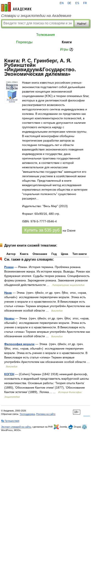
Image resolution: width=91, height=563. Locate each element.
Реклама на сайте (45, 414)
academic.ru (16, 6)
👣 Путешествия (10, 421)
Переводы (24, 42)
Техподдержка (27, 414)
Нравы (9, 318)
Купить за (41, 230)
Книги (67, 42)
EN (61, 3)
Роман (9, 267)
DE (69, 3)
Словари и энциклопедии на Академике (36, 16)
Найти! (81, 23)
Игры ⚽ (66, 49)
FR (85, 3)
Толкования (45, 35)
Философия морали (19, 344)
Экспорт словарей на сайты (16, 426)
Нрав (8, 292)
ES (77, 3)
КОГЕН (9, 374)
